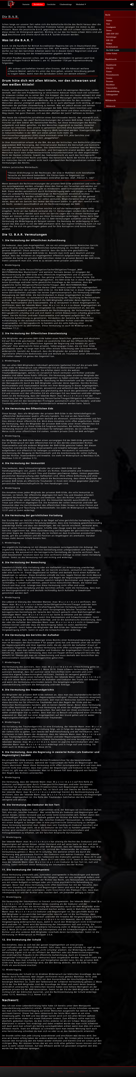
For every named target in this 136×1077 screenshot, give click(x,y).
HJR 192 (109, 40)
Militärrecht (110, 106)
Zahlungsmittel (112, 94)
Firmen (109, 71)
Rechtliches (38, 4)
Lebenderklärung (112, 91)
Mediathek (80, 4)
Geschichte (51, 4)
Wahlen (109, 20)
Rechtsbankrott (112, 47)
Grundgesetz (111, 27)
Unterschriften (111, 88)
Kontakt (60, 1072)
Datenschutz (70, 1072)
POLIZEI (109, 68)
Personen (109, 81)
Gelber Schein (111, 53)
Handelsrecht (111, 65)
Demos (109, 30)
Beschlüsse (110, 85)
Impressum (82, 1072)
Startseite (26, 4)
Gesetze (109, 78)
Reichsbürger (111, 37)
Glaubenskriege (66, 4)
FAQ (52, 1072)
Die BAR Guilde (112, 50)
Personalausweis (112, 75)
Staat (108, 24)
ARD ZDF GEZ (112, 34)
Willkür (109, 43)
